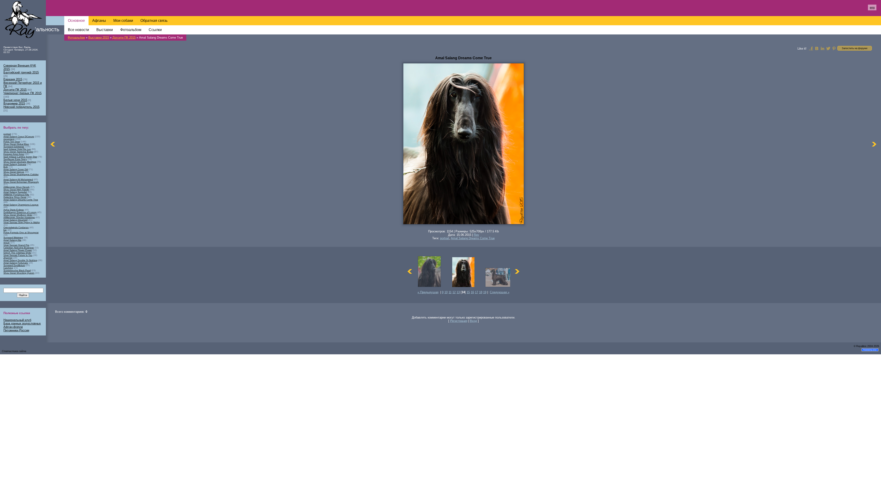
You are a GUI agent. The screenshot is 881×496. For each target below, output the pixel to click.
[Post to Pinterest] (834, 48)
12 (454, 292)
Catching (8, 268)
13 (458, 292)
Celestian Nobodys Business (18, 247)
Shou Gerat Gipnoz (13, 172)
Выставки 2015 (98, 37)
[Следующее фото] (874, 144)
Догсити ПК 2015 (124, 37)
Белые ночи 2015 (15, 100)
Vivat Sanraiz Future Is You (17, 255)
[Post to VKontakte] (816, 48)
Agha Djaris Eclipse (13, 210)
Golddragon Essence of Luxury (19, 212)
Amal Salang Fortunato (15, 263)
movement (8, 139)
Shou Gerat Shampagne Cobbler (21, 174)
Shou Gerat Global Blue (16, 144)
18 (480, 292)
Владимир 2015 (14, 103)
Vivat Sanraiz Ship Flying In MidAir (21, 222)
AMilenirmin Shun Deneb (16, 187)
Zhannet (7, 257)
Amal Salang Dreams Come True (473, 238)
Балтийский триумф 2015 (21, 72)
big (5, 230)
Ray (476, 235)
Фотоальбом (76, 37)
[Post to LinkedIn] (822, 48)
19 (484, 292)
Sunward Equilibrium (14, 265)
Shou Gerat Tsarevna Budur (18, 151)
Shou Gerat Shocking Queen (18, 273)
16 (472, 292)
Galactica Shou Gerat (14, 197)
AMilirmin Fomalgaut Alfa (16, 194)
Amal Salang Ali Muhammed (18, 179)
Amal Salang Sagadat (15, 192)
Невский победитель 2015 (21, 107)
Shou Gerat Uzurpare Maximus (19, 162)
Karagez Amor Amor (13, 154)
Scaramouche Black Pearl (17, 270)
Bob (5, 167)
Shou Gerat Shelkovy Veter (17, 215)
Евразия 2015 (12, 79)
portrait (444, 238)
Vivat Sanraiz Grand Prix (16, 245)
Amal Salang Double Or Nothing (20, 260)
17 (476, 292)
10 (446, 292)
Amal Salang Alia (12, 240)
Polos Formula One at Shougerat (21, 232)
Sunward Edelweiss (13, 146)
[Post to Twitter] (828, 48)
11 (450, 292)
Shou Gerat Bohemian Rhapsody (21, 182)
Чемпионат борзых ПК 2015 (22, 93)
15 (468, 292)
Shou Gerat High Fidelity (16, 189)
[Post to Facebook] (811, 48)
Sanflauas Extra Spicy (15, 159)
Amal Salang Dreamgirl (15, 220)
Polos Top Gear (11, 141)
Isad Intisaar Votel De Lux (17, 149)
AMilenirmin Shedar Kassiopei (19, 217)
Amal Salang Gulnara (14, 164)
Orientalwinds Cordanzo (16, 227)
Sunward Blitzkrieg (13, 237)
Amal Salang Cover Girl (15, 169)
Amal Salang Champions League (21, 204)
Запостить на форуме (854, 48)
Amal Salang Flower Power (17, 250)
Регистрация (458, 321)
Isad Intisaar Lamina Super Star (20, 156)
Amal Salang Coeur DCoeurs (18, 136)
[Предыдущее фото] (52, 144)
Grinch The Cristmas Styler (17, 252)
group (6, 242)
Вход (473, 321)
